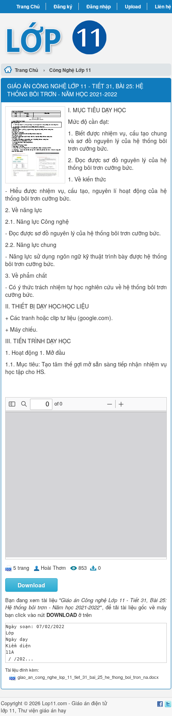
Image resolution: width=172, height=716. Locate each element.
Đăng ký (63, 6)
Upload (133, 6)
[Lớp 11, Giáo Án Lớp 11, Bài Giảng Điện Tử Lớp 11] (86, 37)
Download (31, 585)
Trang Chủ (28, 6)
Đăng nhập (98, 6)
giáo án (48, 710)
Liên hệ (163, 6)
